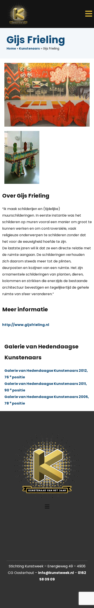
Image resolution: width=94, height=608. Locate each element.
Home (11, 49)
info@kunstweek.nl (56, 572)
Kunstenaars (29, 49)
